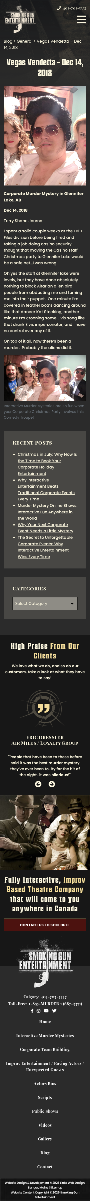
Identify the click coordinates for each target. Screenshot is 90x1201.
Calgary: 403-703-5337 (45, 997)
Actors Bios (45, 1084)
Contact (45, 1167)
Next (51, 784)
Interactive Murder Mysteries (45, 1036)
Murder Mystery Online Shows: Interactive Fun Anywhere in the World (48, 512)
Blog (45, 1153)
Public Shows (45, 1112)
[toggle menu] (81, 19)
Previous (38, 784)
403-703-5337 (74, 8)
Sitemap (56, 1187)
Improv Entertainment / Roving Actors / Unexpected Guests (45, 1067)
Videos (45, 1126)
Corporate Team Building (45, 1050)
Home (45, 1022)
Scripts (45, 1098)
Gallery (45, 1139)
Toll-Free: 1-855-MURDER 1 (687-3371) (45, 1004)
